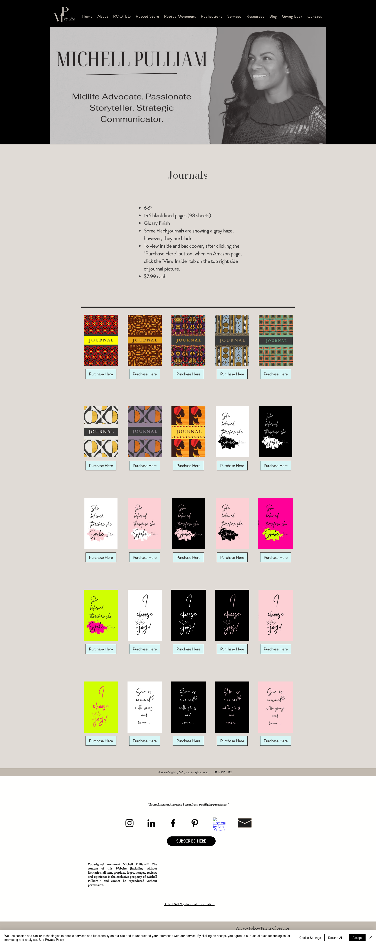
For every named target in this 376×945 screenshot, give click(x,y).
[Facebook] (173, 823)
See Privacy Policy (51, 939)
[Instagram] (129, 823)
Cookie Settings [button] (310, 937)
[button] (103, 16)
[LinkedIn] (151, 823)
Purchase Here (101, 374)
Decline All (335, 937)
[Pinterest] (194, 823)
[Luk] (370, 938)
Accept (357, 937)
